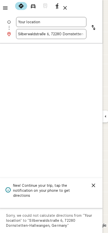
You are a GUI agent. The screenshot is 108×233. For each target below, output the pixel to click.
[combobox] (51, 22)
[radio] (21, 6)
